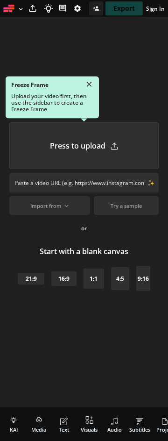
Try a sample (126, 205)
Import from (46, 205)
